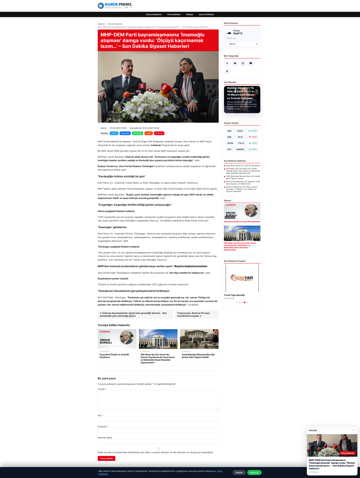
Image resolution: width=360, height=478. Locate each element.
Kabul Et (254, 472)
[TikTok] (227, 71)
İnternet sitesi (105, 437)
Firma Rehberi (174, 14)
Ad (100, 415)
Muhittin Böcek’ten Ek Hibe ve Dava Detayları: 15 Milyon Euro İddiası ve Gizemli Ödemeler (241, 189)
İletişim (189, 14)
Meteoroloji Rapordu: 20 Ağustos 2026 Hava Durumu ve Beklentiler (243, 182)
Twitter (114, 133)
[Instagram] (243, 63)
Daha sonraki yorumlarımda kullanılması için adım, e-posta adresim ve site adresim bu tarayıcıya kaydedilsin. (155, 452)
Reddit (148, 133)
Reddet (239, 472)
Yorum (102, 389)
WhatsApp (138, 133)
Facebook (125, 133)
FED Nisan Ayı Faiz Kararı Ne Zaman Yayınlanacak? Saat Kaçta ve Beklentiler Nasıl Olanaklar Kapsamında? (243, 170)
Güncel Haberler (154, 14)
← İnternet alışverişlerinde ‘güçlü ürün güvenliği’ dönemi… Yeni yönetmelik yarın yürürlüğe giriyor (133, 314)
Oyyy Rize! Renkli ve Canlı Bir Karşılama (243, 165)
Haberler (101, 24)
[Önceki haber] (250, 90)
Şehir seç (232, 38)
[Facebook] (227, 63)
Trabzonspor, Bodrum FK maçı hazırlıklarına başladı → (193, 314)
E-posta (103, 426)
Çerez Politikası (206, 14)
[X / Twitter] (235, 63)
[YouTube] (251, 63)
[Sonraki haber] (255, 90)
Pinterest (159, 133)
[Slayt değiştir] (237, 302)
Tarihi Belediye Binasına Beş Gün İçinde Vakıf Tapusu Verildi (243, 177)
